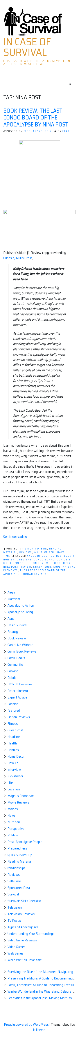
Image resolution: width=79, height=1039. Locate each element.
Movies (12, 809)
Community (15, 664)
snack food (42, 567)
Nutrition (13, 822)
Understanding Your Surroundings (30, 933)
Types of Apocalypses (22, 927)
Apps (10, 618)
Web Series (15, 953)
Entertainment (17, 690)
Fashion (12, 704)
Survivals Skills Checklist (24, 901)
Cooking (12, 671)
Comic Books (16, 658)
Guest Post (15, 730)
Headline (13, 736)
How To (12, 763)
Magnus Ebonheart (20, 796)
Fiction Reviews (34, 549)
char (66, 131)
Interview (14, 769)
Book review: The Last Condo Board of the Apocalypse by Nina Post (35, 117)
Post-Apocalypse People (24, 841)
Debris (11, 677)
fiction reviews (38, 563)
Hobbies (13, 750)
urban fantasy (34, 574)
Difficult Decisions (19, 684)
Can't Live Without (20, 645)
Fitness (12, 723)
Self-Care (14, 881)
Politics (12, 835)
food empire (62, 563)
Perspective (16, 828)
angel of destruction (44, 556)
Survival (13, 894)
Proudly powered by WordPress (26, 1024)
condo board (44, 560)
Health (12, 743)
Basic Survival (17, 625)
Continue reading (15, 536)
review (25, 567)
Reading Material (19, 861)
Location (13, 789)
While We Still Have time (24, 960)
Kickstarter (15, 776)
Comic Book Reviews (21, 651)
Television (14, 907)
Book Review (16, 638)
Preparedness (17, 848)
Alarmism (13, 599)
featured (13, 710)
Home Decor (16, 756)
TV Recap (14, 920)
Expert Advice (17, 697)
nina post (10, 567)
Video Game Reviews (22, 940)
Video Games (16, 946)
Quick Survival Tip (19, 855)
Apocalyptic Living (20, 612)
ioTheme (39, 1029)
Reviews (25, 552)
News (11, 815)
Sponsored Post (18, 887)
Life (10, 782)
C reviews (24, 560)
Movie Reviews (18, 802)
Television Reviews (21, 914)
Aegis (11, 592)
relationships (16, 868)
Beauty (12, 631)
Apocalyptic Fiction (20, 605)
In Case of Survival (27, 47)
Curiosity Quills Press (17, 258)
